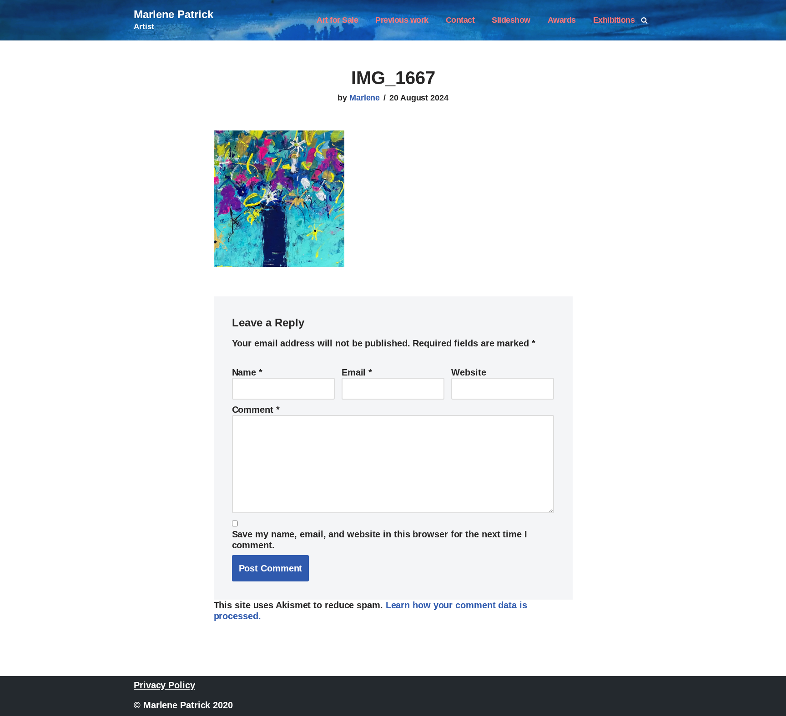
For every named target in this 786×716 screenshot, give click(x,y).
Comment (256, 410)
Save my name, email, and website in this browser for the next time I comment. (379, 539)
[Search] (644, 20)
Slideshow (511, 20)
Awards (562, 20)
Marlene (364, 97)
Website (468, 372)
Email (357, 372)
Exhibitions (614, 20)
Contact (460, 20)
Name (247, 372)
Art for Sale (337, 20)
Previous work (401, 20)
